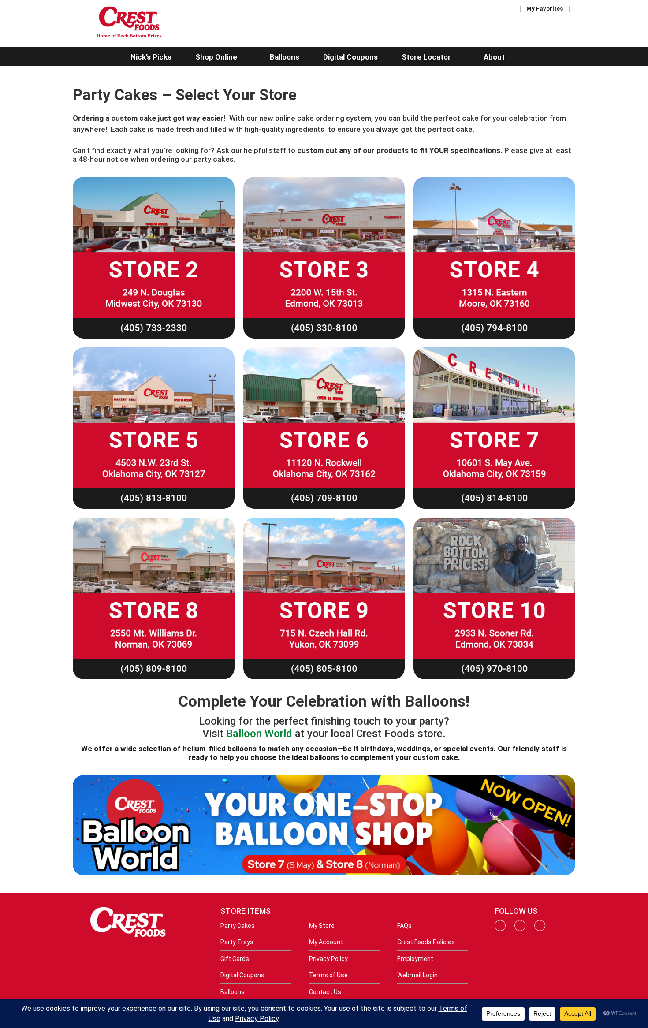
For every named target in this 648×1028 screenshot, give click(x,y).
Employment (415, 958)
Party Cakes (237, 925)
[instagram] (519, 928)
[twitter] (539, 928)
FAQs (404, 925)
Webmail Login (417, 975)
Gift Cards (234, 958)
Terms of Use (328, 975)
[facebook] (500, 928)
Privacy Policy (328, 958)
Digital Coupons (242, 975)
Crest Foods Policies (426, 942)
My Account (326, 942)
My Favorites (544, 8)
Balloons (232, 991)
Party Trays (236, 942)
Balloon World (259, 733)
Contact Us (325, 991)
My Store (322, 925)
